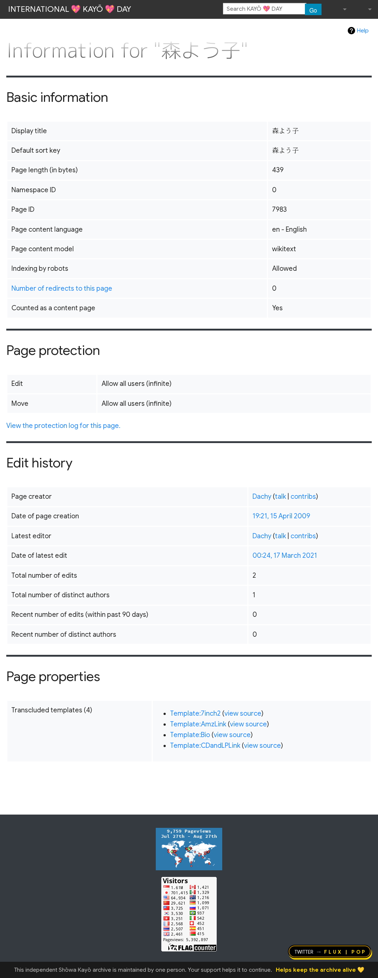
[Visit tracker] (189, 848)
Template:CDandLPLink (205, 746)
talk (280, 497)
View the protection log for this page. (63, 426)
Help (363, 30)
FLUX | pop (345, 951)
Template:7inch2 (195, 713)
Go (313, 10)
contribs (303, 497)
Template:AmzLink (198, 724)
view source (242, 713)
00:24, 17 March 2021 (284, 556)
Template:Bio (190, 735)
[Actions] (369, 35)
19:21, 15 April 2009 (281, 516)
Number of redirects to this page (61, 288)
